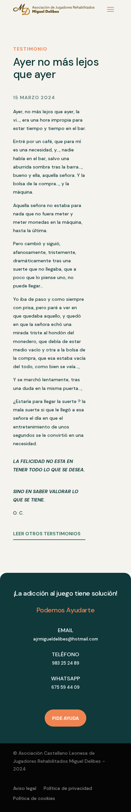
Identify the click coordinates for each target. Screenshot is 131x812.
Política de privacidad (68, 788)
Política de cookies (34, 798)
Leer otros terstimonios (47, 534)
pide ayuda (65, 718)
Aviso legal (24, 788)
